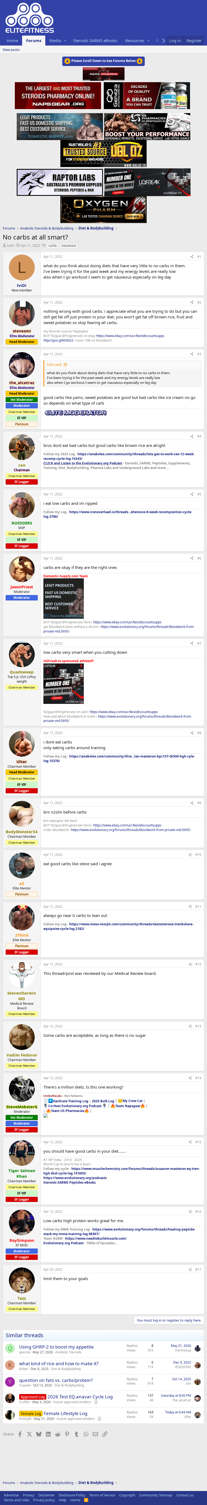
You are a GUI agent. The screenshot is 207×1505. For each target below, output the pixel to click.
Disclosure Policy (72, 1495)
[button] (65, 41)
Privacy (28, 1495)
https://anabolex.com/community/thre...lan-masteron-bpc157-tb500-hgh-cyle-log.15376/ (119, 758)
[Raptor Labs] (60, 180)
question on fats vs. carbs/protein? (56, 1380)
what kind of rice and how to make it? (58, 1363)
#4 (199, 436)
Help (62, 1499)
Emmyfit (25, 1418)
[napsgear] (58, 95)
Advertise (11, 1495)
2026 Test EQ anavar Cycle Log (80, 1396)
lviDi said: (54, 364)
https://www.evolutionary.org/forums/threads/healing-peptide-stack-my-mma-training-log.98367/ (119, 1231)
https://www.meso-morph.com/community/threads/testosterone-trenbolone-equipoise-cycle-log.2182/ (118, 926)
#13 (198, 1026)
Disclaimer (46, 1495)
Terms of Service (102, 1495)
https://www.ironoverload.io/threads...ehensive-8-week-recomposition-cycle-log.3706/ (117, 514)
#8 (199, 733)
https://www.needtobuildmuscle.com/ (96, 1238)
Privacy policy (44, 1499)
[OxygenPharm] (103, 208)
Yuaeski (25, 1385)
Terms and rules (16, 1499)
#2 (199, 302)
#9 (199, 803)
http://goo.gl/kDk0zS (58, 340)
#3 (199, 354)
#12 (198, 964)
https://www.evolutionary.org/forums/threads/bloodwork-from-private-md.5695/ (119, 629)
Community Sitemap (155, 1495)
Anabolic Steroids (68, 1352)
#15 (198, 1142)
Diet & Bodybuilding (66, 1369)
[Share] (191, 257)
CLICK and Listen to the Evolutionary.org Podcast (82, 463)
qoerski (24, 1352)
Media (55, 40)
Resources (134, 40)
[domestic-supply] (60, 125)
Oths (187, 1416)
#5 (199, 494)
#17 (198, 1269)
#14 (198, 1078)
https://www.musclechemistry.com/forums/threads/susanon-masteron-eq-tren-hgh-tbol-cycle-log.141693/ (121, 1171)
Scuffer (24, 1402)
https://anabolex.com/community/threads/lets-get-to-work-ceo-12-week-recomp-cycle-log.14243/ (119, 456)
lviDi (10, 245)
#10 (198, 854)
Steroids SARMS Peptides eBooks (69, 1182)
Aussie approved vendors (72, 1402)
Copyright (127, 1495)
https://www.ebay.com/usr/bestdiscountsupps (130, 335)
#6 (199, 558)
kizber (23, 1369)
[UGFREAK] (147, 180)
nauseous (68, 245)
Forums (33, 40)
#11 (198, 906)
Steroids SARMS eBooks (95, 40)
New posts (11, 49)
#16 (198, 1211)
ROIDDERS (183, 1367)
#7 (199, 643)
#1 (199, 256)
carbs (53, 245)
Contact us (185, 1495)
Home (12, 40)
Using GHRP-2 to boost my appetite (56, 1347)
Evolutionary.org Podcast (63, 1243)
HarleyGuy (183, 1350)
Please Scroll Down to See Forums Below (103, 60)
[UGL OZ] (103, 152)
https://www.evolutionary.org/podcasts (75, 1178)
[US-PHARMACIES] (147, 125)
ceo (188, 1383)
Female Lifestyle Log (65, 1413)
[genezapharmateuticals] (146, 95)
